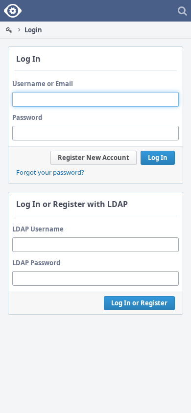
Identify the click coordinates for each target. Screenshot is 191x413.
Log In (157, 157)
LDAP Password (36, 262)
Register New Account (93, 157)
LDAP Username (38, 229)
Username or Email (42, 83)
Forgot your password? (50, 172)
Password (27, 117)
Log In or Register (139, 302)
